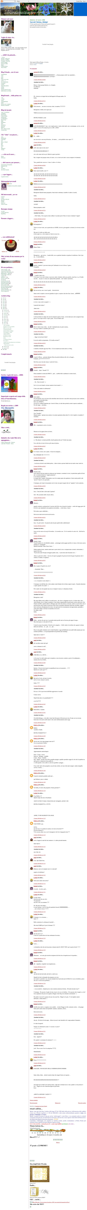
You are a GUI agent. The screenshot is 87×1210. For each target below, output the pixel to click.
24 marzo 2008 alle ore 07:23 (39, 198)
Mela (2, 123)
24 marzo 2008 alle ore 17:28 (39, 911)
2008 (4, 308)
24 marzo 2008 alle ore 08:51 (39, 497)
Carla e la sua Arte (4, 79)
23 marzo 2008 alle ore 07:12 (39, 101)
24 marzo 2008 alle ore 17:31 (39, 928)
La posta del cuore (4, 281)
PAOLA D (36, 725)
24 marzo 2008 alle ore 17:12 (39, 883)
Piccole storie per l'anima (6, 286)
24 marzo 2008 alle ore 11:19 (39, 835)
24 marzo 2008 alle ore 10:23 (39, 686)
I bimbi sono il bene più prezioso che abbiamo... (12, 342)
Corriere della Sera (5, 212)
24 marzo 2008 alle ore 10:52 (39, 712)
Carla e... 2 (3, 80)
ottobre (5, 313)
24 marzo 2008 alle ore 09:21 (39, 591)
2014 (4, 299)
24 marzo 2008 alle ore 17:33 (39, 938)
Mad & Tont (3, 119)
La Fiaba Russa (4, 118)
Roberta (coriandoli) (5, 105)
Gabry (4, 338)
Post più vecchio (82, 1103)
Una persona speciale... (7, 329)
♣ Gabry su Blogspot (5, 58)
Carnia (2, 198)
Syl (1, 147)
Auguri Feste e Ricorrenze (6, 272)
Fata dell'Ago (3, 117)
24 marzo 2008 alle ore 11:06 (39, 770)
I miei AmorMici (6, 325)
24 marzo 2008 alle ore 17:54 (39, 983)
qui (9, 401)
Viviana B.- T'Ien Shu (5, 61)
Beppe (2, 65)
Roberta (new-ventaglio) (6, 104)
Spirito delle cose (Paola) (6, 90)
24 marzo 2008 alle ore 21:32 (39, 1097)
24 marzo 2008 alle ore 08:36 (39, 321)
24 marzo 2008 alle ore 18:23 (39, 1043)
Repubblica (3, 213)
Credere (35, 64)
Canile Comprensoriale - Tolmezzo (8, 442)
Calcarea (3, 196)
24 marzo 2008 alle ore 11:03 (39, 746)
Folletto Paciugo (4, 66)
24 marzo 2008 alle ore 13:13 (39, 863)
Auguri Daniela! (6, 343)
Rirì (2, 144)
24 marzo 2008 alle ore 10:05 (39, 662)
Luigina (2, 84)
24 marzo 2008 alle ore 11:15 (39, 818)
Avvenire (3, 211)
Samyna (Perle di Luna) (6, 89)
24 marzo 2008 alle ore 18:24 (39, 1054)
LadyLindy (3, 139)
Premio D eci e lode (7, 336)
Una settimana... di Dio (7, 332)
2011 (4, 304)
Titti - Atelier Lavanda (5, 128)
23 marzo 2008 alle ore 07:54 (39, 130)
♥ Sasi (2, 156)
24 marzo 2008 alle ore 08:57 (39, 560)
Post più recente (33, 1103)
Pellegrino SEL (4, 166)
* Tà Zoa (3, 57)
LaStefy (36, 103)
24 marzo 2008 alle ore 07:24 (39, 210)
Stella (2, 145)
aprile (5, 322)
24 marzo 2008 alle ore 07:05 (39, 187)
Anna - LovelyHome (5, 112)
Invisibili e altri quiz (5, 199)
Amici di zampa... (4, 269)
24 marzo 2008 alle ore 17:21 (39, 892)
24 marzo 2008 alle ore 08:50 (39, 486)
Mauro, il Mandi (4, 142)
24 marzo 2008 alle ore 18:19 (39, 1014)
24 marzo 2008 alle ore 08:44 (39, 408)
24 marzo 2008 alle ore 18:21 (39, 1031)
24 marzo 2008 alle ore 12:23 (39, 846)
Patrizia (2, 88)
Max (2, 143)
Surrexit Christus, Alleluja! (8, 330)
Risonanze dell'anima (5, 287)
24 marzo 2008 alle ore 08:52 (39, 517)
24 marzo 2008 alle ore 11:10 (39, 790)
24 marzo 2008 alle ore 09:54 (39, 649)
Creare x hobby (4, 116)
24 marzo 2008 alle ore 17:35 (39, 950)
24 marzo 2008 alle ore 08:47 (39, 446)
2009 (4, 307)
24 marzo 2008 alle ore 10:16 (39, 672)
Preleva (58, 1142)
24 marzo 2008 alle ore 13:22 (39, 875)
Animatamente (4, 74)
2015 (4, 298)
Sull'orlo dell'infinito (5, 290)
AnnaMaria (3, 113)
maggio (5, 320)
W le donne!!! (6, 340)
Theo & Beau (3, 67)
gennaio (5, 348)
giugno (5, 319)
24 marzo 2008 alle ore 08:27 (39, 241)
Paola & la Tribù (4, 63)
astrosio (36, 72)
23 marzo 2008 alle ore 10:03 (39, 178)
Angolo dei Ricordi (5, 270)
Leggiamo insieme (4, 176)
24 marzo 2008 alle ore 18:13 (39, 1001)
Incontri (2, 279)
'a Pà (2, 97)
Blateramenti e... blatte (5, 273)
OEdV (2, 102)
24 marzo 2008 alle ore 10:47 (39, 704)
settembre (6, 314)
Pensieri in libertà (4, 283)
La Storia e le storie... (7, 335)
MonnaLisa (3, 125)
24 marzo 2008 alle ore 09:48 (39, 637)
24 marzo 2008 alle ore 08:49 (39, 457)
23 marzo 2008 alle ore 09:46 (39, 165)
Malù (2, 121)
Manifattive (3, 122)
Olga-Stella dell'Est (5, 85)
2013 (4, 301)
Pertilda (2, 201)
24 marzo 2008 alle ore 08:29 (39, 270)
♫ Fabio (2, 99)
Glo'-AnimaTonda (4, 82)
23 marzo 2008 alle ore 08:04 (39, 142)
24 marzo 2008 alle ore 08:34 (39, 311)
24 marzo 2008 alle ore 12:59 (39, 855)
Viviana (2, 149)
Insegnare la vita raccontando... (9, 326)
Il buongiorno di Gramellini (6, 164)
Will (2, 167)
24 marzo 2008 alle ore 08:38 (39, 343)
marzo (5, 323)
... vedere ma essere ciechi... (8, 345)
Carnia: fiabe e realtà (5, 274)
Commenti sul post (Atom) (41, 1106)
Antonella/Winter (4, 101)
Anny (2, 77)
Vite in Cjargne (4, 291)
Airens (2, 100)
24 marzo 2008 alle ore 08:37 (39, 331)
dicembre (6, 310)
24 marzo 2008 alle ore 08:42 (39, 391)
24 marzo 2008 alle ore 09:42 (39, 614)
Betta (2, 78)
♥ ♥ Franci (3, 157)
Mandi (10, 7)
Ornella (2, 87)
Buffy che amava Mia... (7, 328)
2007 (4, 349)
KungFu (2, 200)
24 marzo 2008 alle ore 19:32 (39, 1063)
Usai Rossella (4, 130)
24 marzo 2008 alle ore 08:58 (39, 575)
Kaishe (35, 244)
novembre (6, 311)
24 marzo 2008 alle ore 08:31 (39, 284)
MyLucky (3, 126)
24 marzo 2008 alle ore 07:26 (39, 218)
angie (35, 145)
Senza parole (3, 288)
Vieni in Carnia (4, 204)
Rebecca (2, 127)
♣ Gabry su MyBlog (5, 59)
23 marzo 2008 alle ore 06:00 (39, 79)
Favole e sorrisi (4, 278)
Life (2, 140)
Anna (2, 75)
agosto (5, 316)
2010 (4, 305)
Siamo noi (3, 203)
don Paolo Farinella (5, 169)
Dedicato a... (3, 277)
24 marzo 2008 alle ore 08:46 (39, 434)
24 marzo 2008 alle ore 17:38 (39, 958)
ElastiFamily (3, 138)
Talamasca (3, 148)
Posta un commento (34, 1100)
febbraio (5, 346)
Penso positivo (4, 284)
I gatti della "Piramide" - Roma (7, 443)
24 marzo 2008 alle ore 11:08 (39, 782)
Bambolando (3, 114)
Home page (57, 1103)
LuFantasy (3, 83)
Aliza (2, 137)
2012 (4, 302)
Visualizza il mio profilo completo (14, 185)
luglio (5, 317)
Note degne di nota (5, 282)
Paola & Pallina (4, 62)
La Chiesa (3, 168)
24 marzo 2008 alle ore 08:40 (39, 351)
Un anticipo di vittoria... (7, 339)
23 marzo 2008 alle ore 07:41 (39, 120)
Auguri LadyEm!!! (6, 333)
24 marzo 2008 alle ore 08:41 (39, 376)
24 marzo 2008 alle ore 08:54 (39, 525)
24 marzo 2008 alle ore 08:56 (39, 536)
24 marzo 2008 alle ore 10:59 (39, 722)
